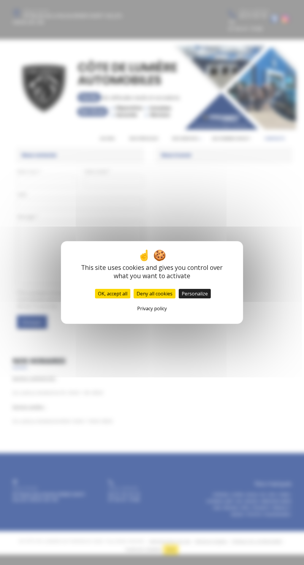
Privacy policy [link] (152, 308)
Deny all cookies (154, 293)
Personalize (195, 293)
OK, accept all (112, 293)
